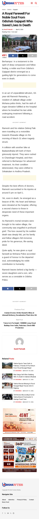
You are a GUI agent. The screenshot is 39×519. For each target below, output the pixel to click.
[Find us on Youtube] (8, 513)
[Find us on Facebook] (2, 513)
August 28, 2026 (28, 370)
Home (4, 9)
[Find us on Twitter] (5, 513)
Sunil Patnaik (8, 29)
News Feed (5, 502)
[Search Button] (36, 3)
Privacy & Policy (22, 499)
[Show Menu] (32, 3)
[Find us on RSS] (10, 513)
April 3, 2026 (19, 29)
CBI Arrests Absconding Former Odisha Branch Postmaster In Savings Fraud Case (24, 397)
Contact (31, 499)
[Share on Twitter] (23, 55)
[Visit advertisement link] (19, 421)
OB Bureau (18, 370)
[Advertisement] (19, 85)
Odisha (9, 9)
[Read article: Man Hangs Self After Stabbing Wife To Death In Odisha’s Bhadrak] (7, 377)
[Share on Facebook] (13, 55)
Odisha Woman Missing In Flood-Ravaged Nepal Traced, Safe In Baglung (24, 386)
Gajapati (15, 9)
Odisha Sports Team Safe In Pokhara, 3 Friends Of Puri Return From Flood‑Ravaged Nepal (24, 366)
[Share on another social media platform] (32, 55)
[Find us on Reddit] (13, 513)
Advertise (11, 499)
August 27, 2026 (28, 379)
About (4, 499)
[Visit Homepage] (13, 3)
